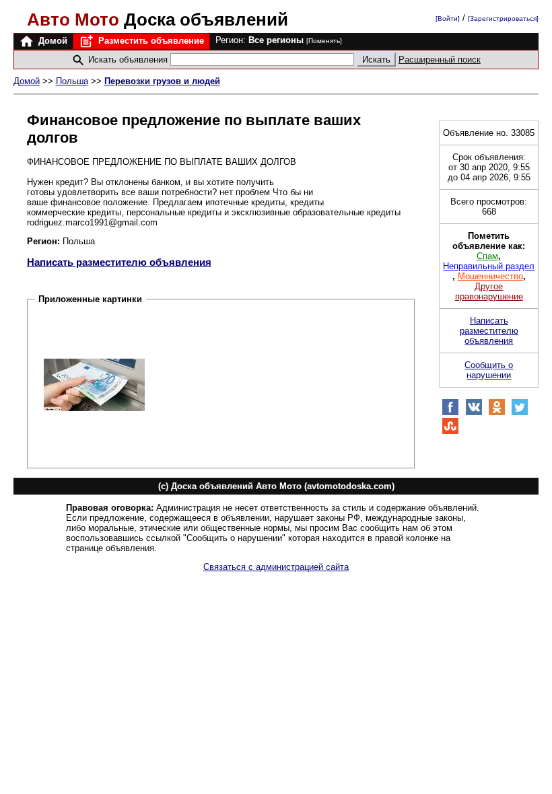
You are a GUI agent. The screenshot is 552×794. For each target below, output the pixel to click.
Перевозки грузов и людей (162, 81)
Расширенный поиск (440, 60)
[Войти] (448, 18)
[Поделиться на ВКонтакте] (474, 413)
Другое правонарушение (489, 291)
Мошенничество (490, 276)
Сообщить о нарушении (488, 370)
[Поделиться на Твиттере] (520, 413)
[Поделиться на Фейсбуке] (450, 413)
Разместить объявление (150, 41)
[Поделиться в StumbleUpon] (450, 431)
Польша (72, 81)
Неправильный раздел (488, 266)
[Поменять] (324, 40)
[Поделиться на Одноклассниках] (497, 413)
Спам (487, 256)
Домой (51, 41)
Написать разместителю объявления (119, 262)
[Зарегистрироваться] (503, 18)
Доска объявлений (157, 19)
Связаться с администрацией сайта (276, 567)
